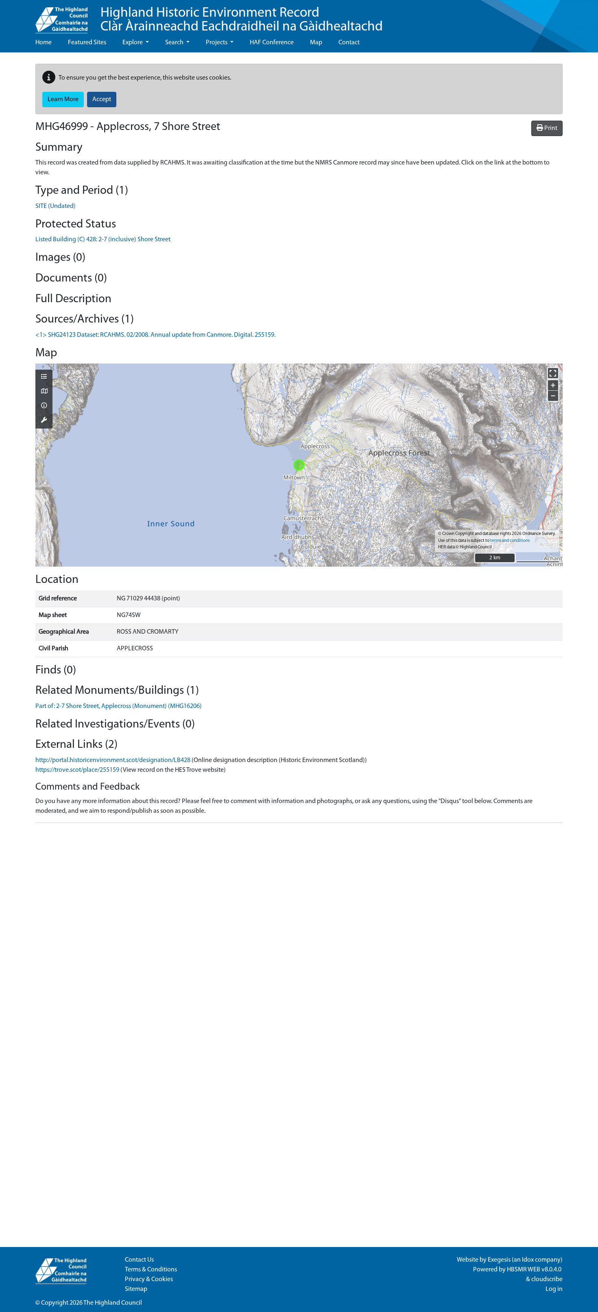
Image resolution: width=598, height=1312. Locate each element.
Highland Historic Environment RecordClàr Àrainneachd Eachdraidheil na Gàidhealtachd (241, 20)
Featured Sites (87, 42)
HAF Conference (272, 42)
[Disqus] (299, 931)
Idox (528, 1260)
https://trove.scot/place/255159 (77, 770)
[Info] (44, 406)
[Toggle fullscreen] (553, 373)
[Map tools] (44, 421)
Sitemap (136, 1289)
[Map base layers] (44, 392)
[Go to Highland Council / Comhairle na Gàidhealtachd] (61, 17)
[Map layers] (44, 377)
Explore (133, 42)
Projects (217, 42)
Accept (101, 99)
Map (316, 42)
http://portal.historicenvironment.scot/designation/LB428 (112, 760)
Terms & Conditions (151, 1270)
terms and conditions (510, 541)
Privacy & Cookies (149, 1279)
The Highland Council (112, 1303)
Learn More (63, 99)
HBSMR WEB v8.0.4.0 (535, 1270)
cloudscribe (547, 1279)
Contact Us (139, 1260)
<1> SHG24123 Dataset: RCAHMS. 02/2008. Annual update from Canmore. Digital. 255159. (155, 335)
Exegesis (499, 1260)
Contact (349, 42)
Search (175, 42)
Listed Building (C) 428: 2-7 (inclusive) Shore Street (102, 239)
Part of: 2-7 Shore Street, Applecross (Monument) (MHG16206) (118, 706)
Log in (554, 1289)
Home (43, 42)
